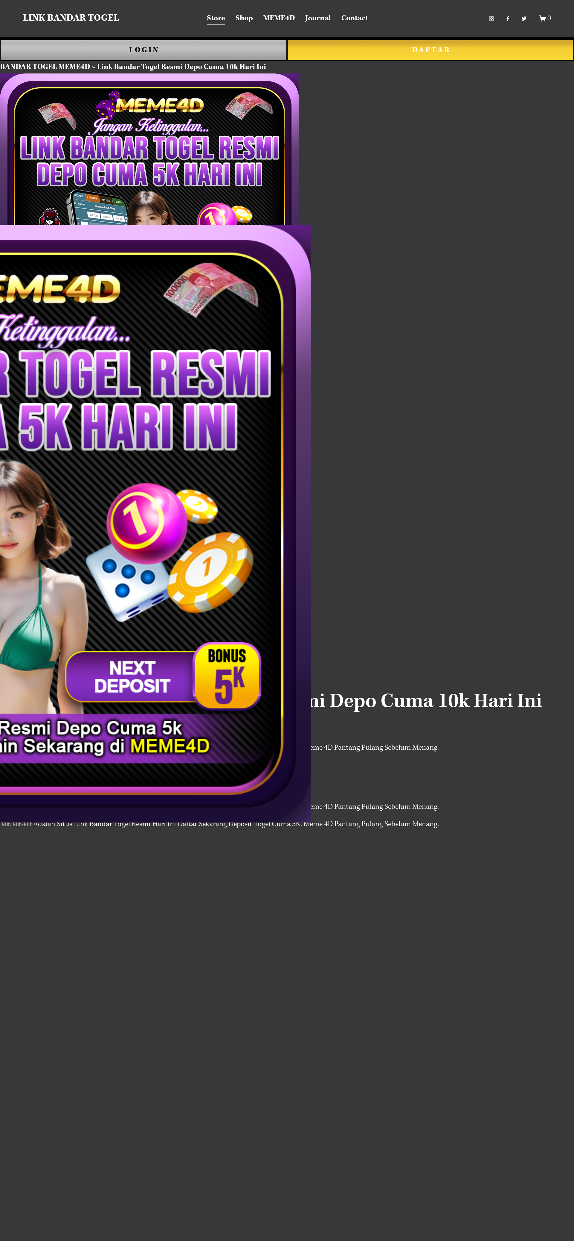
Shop (244, 18)
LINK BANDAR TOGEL (71, 18)
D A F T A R (430, 50)
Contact (354, 18)
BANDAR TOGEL (28, 67)
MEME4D (279, 18)
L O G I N (143, 50)
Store (216, 18)
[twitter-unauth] (524, 19)
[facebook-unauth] (508, 19)
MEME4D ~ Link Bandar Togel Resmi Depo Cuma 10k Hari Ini (162, 67)
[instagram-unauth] (491, 19)
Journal (318, 18)
